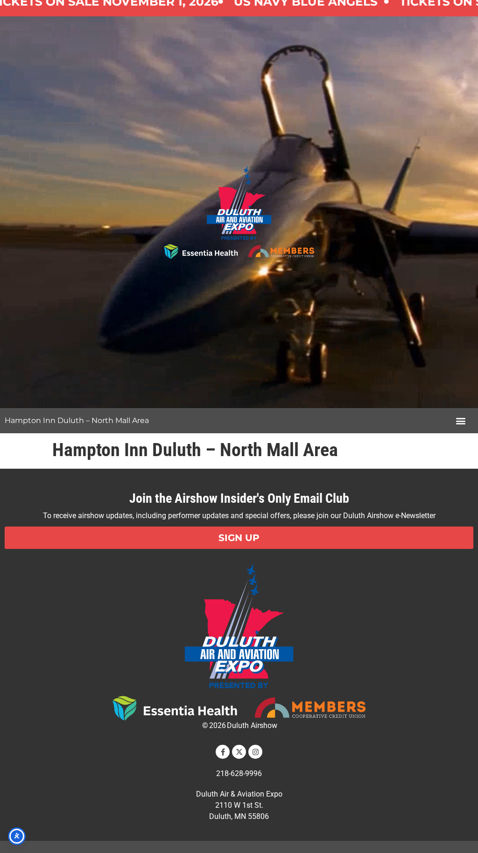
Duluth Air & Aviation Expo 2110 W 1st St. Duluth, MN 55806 (239, 805)
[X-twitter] (239, 752)
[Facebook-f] (223, 752)
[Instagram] (255, 752)
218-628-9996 (239, 773)
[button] (461, 421)
